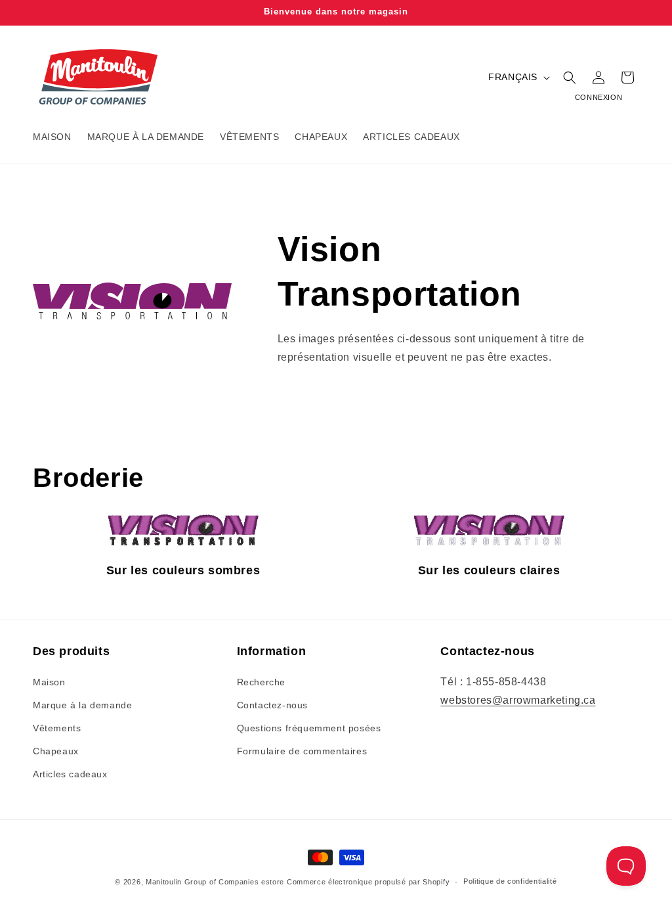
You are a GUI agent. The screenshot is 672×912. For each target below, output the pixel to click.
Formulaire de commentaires (302, 751)
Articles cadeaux (70, 774)
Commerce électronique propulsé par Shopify (368, 882)
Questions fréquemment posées (309, 728)
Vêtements (57, 728)
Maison (49, 682)
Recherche (261, 682)
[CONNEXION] (598, 77)
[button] (569, 77)
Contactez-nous (272, 705)
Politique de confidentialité (510, 881)
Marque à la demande (82, 705)
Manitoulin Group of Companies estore (215, 882)
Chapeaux (56, 751)
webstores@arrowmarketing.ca (517, 700)
